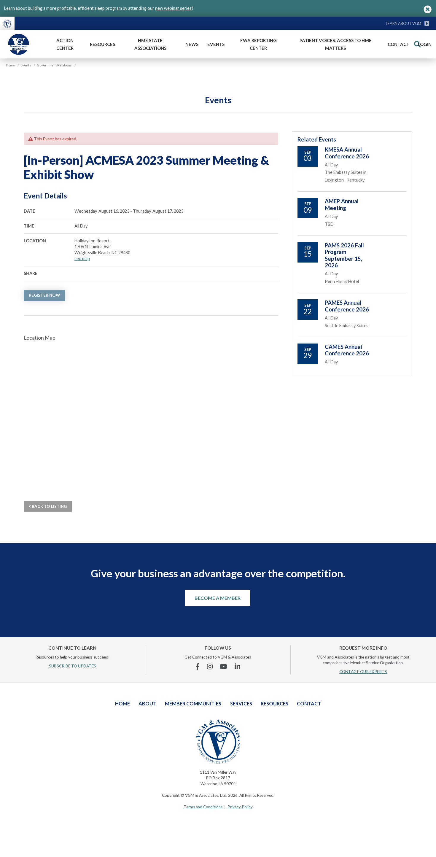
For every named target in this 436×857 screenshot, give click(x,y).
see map (82, 258)
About (147, 703)
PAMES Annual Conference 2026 (347, 305)
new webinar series (173, 8)
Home (122, 703)
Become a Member (218, 598)
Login (425, 44)
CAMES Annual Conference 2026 (347, 350)
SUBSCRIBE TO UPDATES (72, 666)
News (191, 44)
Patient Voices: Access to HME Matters (336, 44)
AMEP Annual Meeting (342, 204)
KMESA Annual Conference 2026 (347, 152)
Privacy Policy (240, 806)
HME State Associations (150, 44)
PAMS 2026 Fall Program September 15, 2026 (344, 255)
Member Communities (193, 703)
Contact (398, 44)
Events (216, 44)
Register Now (44, 295)
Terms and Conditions (203, 806)
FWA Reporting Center (258, 44)
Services (241, 703)
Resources (102, 44)
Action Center (65, 44)
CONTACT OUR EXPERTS (363, 671)
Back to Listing (49, 506)
